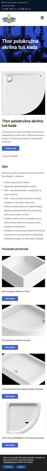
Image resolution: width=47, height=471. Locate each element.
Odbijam (21, 467)
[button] (41, 76)
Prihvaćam (8, 467)
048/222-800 (9, 6)
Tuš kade (14, 156)
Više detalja (10, 299)
